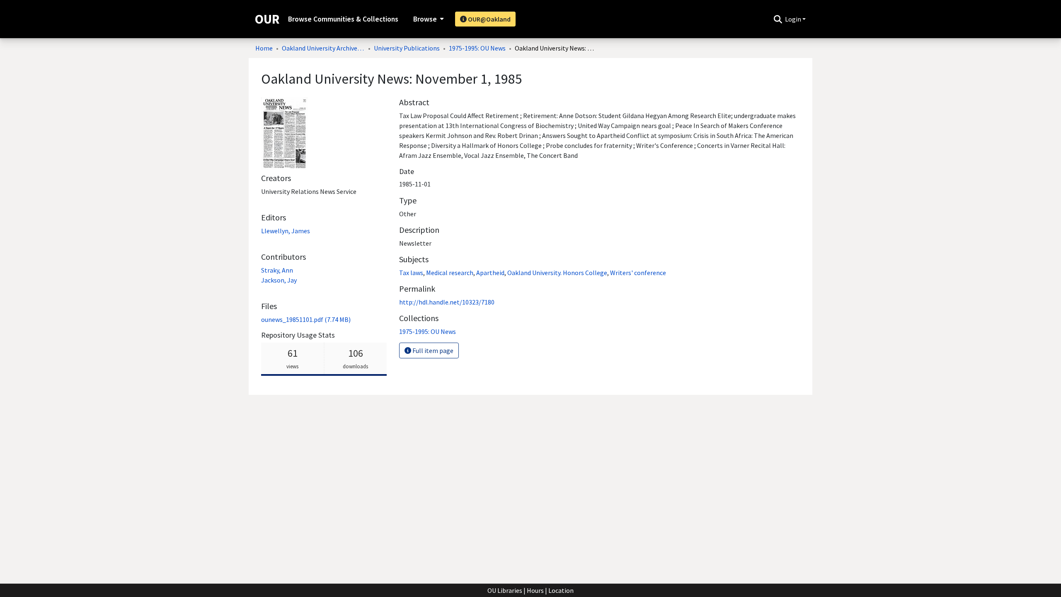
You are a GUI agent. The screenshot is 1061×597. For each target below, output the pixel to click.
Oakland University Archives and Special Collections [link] (323, 48)
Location (561, 590)
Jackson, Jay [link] (279, 280)
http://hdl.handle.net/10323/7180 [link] (446, 302)
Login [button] (793, 19)
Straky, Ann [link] (277, 270)
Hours (535, 590)
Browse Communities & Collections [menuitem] (343, 19)
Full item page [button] (432, 350)
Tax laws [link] (411, 272)
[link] (306, 319)
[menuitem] (427, 19)
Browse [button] (425, 19)
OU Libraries (504, 590)
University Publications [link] (407, 48)
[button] (778, 19)
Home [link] (264, 48)
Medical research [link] (449, 272)
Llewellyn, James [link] (285, 231)
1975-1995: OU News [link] (477, 48)
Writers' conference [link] (638, 272)
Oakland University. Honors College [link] (557, 272)
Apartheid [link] (490, 272)
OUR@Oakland (489, 19)
